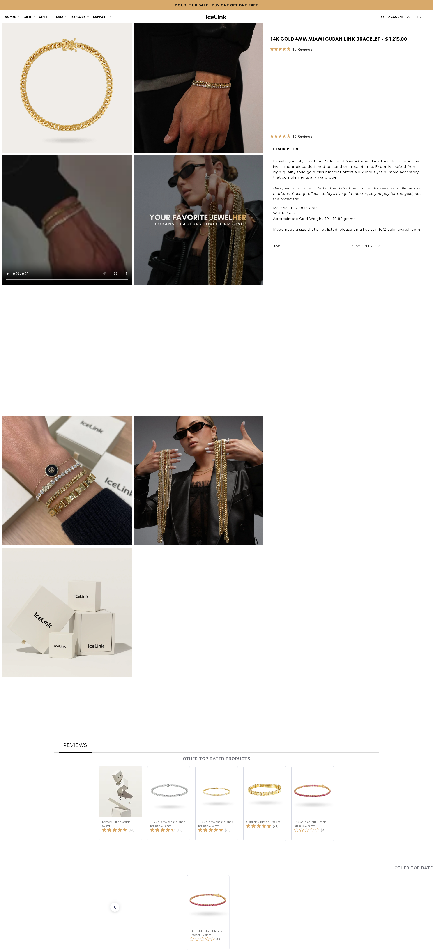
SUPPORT (100, 16)
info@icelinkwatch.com (397, 229)
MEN (28, 16)
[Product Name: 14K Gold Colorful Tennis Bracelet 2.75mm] (312, 803)
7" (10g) (320, 79)
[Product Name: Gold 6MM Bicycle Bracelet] (264, 803)
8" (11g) (363, 79)
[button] (104, 907)
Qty (273, 91)
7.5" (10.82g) (342, 79)
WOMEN (11, 16)
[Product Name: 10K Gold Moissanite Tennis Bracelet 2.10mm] (216, 803)
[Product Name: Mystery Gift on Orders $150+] (120, 803)
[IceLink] (216, 16)
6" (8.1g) (279, 79)
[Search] (382, 17)
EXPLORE (78, 16)
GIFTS (44, 16)
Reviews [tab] (75, 745)
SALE (60, 16)
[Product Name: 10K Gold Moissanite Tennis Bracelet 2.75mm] (168, 803)
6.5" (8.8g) (300, 79)
